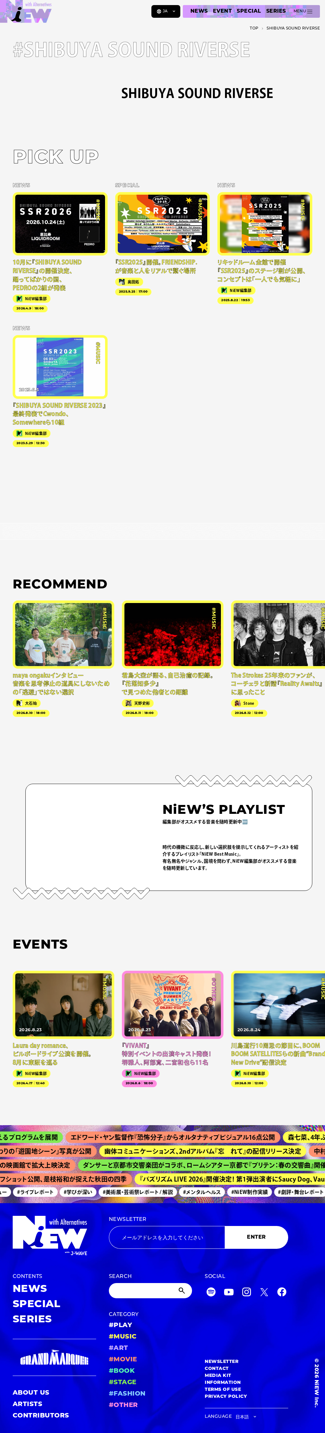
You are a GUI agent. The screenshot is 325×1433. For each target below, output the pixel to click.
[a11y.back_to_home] (26, 13)
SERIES (276, 11)
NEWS (199, 11)
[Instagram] (246, 1293)
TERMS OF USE (223, 1389)
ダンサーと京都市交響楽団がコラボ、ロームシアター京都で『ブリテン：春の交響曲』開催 (192, 1165)
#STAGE (122, 1382)
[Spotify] (211, 1293)
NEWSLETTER (128, 1219)
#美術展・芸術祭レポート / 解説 (128, 1192)
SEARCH (120, 1276)
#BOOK (122, 1371)
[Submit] (182, 1290)
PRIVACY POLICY (226, 1396)
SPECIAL (249, 11)
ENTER (256, 1237)
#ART (118, 1348)
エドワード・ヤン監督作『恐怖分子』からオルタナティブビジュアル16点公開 (155, 1137)
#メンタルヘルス (192, 1192)
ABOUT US (31, 1393)
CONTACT (217, 1368)
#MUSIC (123, 1337)
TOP (254, 28)
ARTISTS (27, 1404)
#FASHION (127, 1394)
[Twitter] (264, 1293)
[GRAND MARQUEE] (54, 1357)
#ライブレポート (25, 1192)
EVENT (222, 11)
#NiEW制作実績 (240, 1192)
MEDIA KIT (218, 1375)
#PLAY (120, 1325)
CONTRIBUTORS (41, 1416)
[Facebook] (281, 1293)
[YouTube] (228, 1293)
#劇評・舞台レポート (291, 1192)
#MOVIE (123, 1360)
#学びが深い (68, 1192)
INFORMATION (223, 1382)
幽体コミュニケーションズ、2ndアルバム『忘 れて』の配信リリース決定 (188, 1151)
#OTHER (123, 1405)
